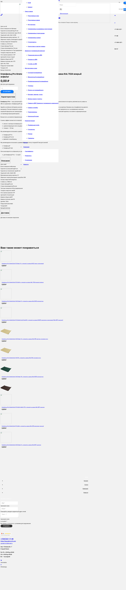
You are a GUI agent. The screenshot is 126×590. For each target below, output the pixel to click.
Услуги (86, 485)
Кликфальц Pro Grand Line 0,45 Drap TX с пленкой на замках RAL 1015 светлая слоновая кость (25, 339)
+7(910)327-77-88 (7, 539)
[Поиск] (61, 9)
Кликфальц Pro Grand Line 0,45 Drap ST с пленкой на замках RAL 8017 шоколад (21, 445)
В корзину (7, 91)
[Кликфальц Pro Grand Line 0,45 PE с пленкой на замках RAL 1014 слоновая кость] (6, 355)
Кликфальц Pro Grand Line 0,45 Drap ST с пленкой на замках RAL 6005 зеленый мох (22, 301)
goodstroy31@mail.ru (6, 543)
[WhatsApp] (114, 23)
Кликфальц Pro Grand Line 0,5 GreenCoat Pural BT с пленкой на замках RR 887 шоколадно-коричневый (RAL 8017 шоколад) (32, 320)
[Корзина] (59, 18)
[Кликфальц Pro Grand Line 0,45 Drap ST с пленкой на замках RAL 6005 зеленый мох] (6, 299)
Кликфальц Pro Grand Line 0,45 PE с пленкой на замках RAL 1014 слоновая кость (21, 358)
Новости (85, 492)
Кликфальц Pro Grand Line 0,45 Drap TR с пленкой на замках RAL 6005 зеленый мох (22, 376)
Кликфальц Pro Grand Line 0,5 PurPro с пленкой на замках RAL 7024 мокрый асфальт (23, 282)
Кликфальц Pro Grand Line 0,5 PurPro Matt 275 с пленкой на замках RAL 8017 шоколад (23, 407)
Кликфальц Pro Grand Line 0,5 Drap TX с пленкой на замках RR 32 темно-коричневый (23, 263)
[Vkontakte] (115, 15)
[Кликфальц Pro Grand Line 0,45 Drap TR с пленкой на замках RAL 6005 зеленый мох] (6, 374)
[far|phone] (1, 15)
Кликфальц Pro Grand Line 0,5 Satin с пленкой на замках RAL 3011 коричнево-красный (23, 426)
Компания (85, 489)
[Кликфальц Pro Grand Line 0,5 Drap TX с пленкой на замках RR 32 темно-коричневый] (6, 261)
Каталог (86, 481)
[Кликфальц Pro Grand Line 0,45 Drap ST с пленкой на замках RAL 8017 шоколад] (6, 442)
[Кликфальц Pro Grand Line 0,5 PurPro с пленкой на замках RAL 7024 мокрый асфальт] (6, 280)
